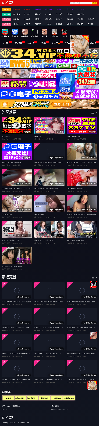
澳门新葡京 (6, 136)
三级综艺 (80, 19)
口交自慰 (27, 19)
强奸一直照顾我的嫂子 (75, 240)
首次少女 (70, 24)
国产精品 (16, 14)
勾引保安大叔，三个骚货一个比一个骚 (16, 188)
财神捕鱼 (92, 43)
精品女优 (48, 19)
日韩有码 (27, 14)
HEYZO (48, 24)
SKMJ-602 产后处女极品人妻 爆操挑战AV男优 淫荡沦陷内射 (24, 302)
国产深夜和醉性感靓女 (75, 188)
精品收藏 (7, 19)
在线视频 (7, 24)
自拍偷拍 (38, 14)
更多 (93, 113)
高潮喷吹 (80, 24)
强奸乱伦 (38, 19)
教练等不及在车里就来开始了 (38, 398)
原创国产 (59, 14)
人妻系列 (27, 24)
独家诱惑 (59, 24)
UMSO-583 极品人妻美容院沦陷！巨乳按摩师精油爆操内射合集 (58, 328)
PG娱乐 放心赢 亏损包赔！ (12, 162)
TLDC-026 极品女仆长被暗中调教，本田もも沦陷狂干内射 (56, 380)
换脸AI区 (70, 19)
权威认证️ (31, 43)
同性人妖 (59, 19)
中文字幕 (48, 14)
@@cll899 (5, 409)
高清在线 (7, 14)
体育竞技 (6, 43)
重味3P (16, 24)
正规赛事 (18, 43)
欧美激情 (80, 14)
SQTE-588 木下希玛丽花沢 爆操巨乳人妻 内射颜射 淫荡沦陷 (56, 354)
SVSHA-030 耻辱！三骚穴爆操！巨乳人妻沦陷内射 (21, 328)
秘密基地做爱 (39, 214)
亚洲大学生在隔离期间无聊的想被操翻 (81, 214)
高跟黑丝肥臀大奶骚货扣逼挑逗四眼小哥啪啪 (51, 162)
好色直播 (37, 136)
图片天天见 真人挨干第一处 (12, 266)
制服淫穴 (16, 19)
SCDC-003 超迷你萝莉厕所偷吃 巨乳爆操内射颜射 (52, 302)
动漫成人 (91, 19)
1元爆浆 (43, 43)
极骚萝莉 (38, 24)
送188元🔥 (56, 43)
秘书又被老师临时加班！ (11, 240)
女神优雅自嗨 (7, 214)
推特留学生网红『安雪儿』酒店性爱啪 (81, 162)
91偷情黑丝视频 (21, 398)
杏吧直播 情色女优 (74, 136)
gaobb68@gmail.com (59, 409)
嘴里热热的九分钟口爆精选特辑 (46, 188)
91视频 (8, 398)
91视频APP (57, 398)
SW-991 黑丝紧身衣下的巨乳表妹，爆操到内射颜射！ (22, 380)
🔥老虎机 (80, 43)
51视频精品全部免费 (47, 398)
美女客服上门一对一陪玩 (43, 240)
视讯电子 (68, 43)
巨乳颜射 (91, 24)
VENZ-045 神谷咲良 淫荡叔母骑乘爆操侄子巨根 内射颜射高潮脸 (25, 354)
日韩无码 (70, 14)
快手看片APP (69, 398)
